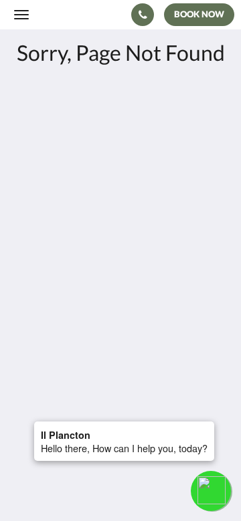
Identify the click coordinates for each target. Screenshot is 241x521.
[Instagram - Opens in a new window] (63, 263)
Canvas (87, 411)
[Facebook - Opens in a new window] (26, 263)
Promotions (40, 325)
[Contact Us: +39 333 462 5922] (142, 14)
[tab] (120, 303)
